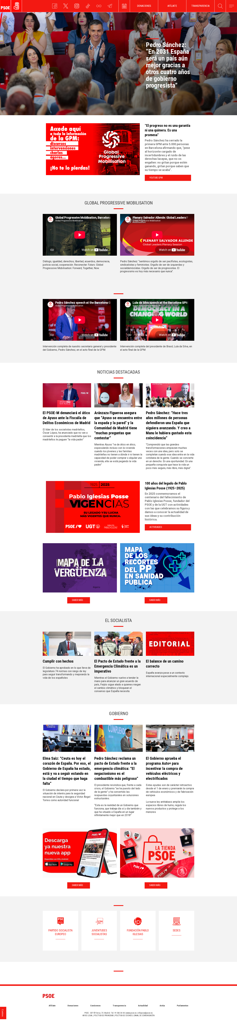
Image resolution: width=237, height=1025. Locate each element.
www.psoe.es (131, 1013)
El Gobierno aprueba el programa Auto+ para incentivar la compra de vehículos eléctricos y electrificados (164, 768)
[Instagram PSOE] (76, 7)
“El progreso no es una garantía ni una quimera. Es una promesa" (167, 130)
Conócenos (95, 1005)
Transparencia (119, 1005)
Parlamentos (182, 1005)
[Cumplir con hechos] (67, 645)
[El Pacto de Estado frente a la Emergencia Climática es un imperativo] (118, 645)
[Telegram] (109, 7)
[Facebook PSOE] (54, 7)
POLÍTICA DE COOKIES (123, 1015)
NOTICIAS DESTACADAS (118, 372)
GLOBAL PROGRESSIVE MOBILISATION (118, 203)
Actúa (162, 1005)
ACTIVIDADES (155, 527)
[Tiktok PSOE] (88, 7)
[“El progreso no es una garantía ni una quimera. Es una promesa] (94, 149)
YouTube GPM (156, 177)
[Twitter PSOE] (65, 7)
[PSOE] (18, 6)
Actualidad (143, 1005)
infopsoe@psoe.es (145, 1013)
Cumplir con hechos (58, 661)
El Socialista (118, 620)
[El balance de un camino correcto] (170, 645)
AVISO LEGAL (88, 1015)
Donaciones (73, 1005)
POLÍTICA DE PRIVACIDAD (104, 1015)
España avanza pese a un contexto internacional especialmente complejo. (167, 674)
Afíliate (52, 1005)
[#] (124, 6)
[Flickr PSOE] (98, 7)
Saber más (77, 600)
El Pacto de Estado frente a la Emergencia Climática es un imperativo (117, 666)
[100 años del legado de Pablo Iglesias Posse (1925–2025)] (94, 507)
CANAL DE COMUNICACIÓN (144, 1015)
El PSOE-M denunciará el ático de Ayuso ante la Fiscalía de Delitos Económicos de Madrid (66, 418)
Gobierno (118, 713)
